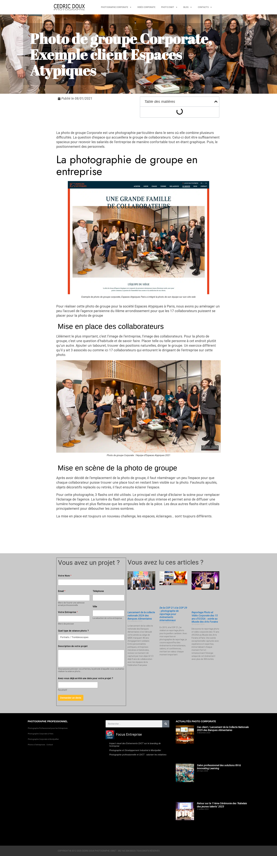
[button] (216, 101)
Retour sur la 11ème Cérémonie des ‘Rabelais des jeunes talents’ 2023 (222, 805)
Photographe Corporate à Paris (40, 734)
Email (61, 591)
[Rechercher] (165, 723)
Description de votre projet (73, 646)
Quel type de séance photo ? (73, 630)
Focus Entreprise (129, 734)
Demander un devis (70, 697)
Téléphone (98, 591)
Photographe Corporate (114, 7)
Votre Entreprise (68, 612)
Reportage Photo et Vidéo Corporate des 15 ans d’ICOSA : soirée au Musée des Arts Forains (205, 617)
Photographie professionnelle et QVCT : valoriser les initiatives (137, 754)
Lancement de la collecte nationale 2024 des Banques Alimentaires (141, 615)
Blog (186, 7)
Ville (95, 606)
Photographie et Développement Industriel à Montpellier (135, 750)
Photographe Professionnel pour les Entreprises (48, 728)
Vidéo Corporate (146, 7)
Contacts (203, 7)
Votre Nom (64, 575)
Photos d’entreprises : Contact (40, 745)
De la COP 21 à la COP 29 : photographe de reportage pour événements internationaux (173, 614)
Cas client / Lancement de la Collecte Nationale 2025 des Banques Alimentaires (223, 729)
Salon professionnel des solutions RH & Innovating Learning (219, 767)
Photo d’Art (167, 7)
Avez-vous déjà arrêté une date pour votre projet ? (85, 678)
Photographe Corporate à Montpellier (43, 739)
